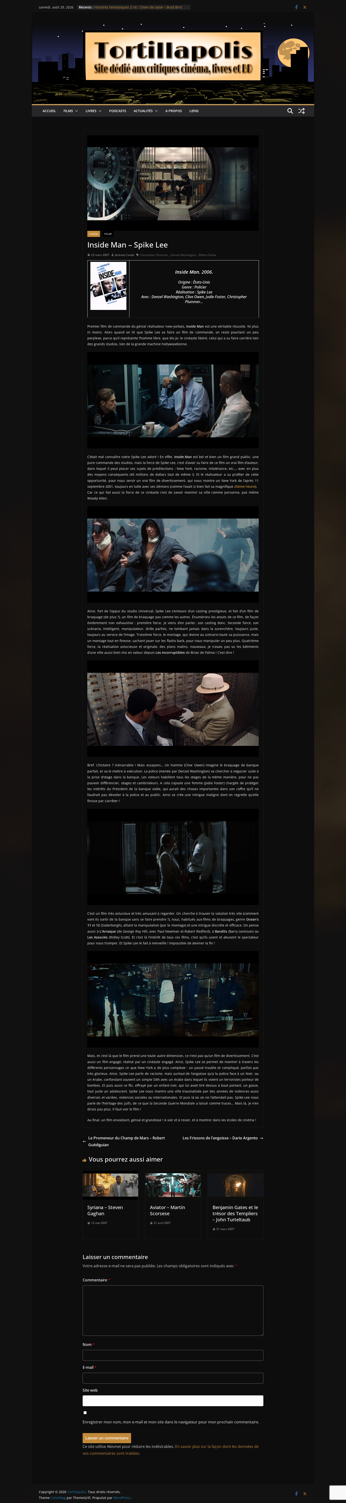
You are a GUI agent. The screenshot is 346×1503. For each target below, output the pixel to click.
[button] (75, 111)
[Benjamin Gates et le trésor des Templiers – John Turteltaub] (235, 1173)
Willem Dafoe (207, 255)
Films (68, 111)
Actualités (143, 111)
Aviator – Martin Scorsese (167, 1210)
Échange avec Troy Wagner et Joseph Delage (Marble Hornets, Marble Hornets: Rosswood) (135, 9)
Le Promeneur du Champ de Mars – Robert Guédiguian (126, 1141)
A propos (173, 111)
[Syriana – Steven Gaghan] (110, 1173)
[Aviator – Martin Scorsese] (173, 1173)
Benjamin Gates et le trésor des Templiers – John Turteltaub (235, 1213)
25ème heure (244, 486)
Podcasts (117, 111)
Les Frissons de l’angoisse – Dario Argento (220, 1138)
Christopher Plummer (154, 255)
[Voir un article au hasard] (301, 111)
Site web (90, 1390)
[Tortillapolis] (173, 26)
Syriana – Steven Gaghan (105, 1210)
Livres (91, 111)
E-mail (90, 1367)
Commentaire (96, 1280)
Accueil (49, 111)
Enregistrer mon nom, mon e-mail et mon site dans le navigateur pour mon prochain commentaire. (171, 1422)
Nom (89, 1344)
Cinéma (93, 234)
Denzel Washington (183, 255)
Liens (194, 111)
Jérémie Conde (124, 255)
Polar (108, 234)
